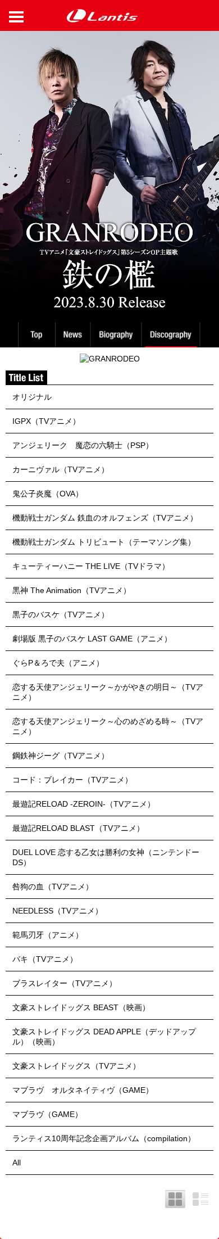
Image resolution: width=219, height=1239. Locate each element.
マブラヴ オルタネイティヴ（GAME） (82, 1090)
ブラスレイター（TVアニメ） (64, 983)
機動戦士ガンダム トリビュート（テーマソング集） (103, 541)
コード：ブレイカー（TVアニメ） (72, 779)
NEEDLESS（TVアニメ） (57, 910)
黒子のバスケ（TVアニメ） (60, 614)
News (73, 334)
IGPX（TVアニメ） (46, 421)
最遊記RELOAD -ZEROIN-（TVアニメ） (83, 803)
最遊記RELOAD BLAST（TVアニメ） (78, 828)
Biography (117, 334)
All (16, 1162)
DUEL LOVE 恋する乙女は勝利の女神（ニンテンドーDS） (105, 857)
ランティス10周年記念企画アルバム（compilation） (103, 1138)
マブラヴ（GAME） (47, 1114)
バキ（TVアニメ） (44, 959)
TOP (36, 334)
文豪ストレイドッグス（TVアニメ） (76, 1065)
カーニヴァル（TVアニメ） (60, 469)
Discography (172, 334)
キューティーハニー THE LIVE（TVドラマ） (91, 566)
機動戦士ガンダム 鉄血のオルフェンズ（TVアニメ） (105, 517)
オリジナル (32, 396)
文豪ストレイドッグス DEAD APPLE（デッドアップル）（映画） (104, 1036)
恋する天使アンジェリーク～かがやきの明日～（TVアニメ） (107, 692)
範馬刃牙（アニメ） (47, 934)
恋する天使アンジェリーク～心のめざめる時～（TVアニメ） (107, 726)
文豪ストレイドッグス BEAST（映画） (81, 1007)
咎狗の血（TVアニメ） (52, 886)
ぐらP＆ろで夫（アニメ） (58, 662)
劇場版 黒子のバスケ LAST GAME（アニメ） (92, 638)
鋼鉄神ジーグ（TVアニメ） (60, 755)
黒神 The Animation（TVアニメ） (71, 590)
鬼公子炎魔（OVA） (47, 493)
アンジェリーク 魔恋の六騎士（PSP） (82, 445)
